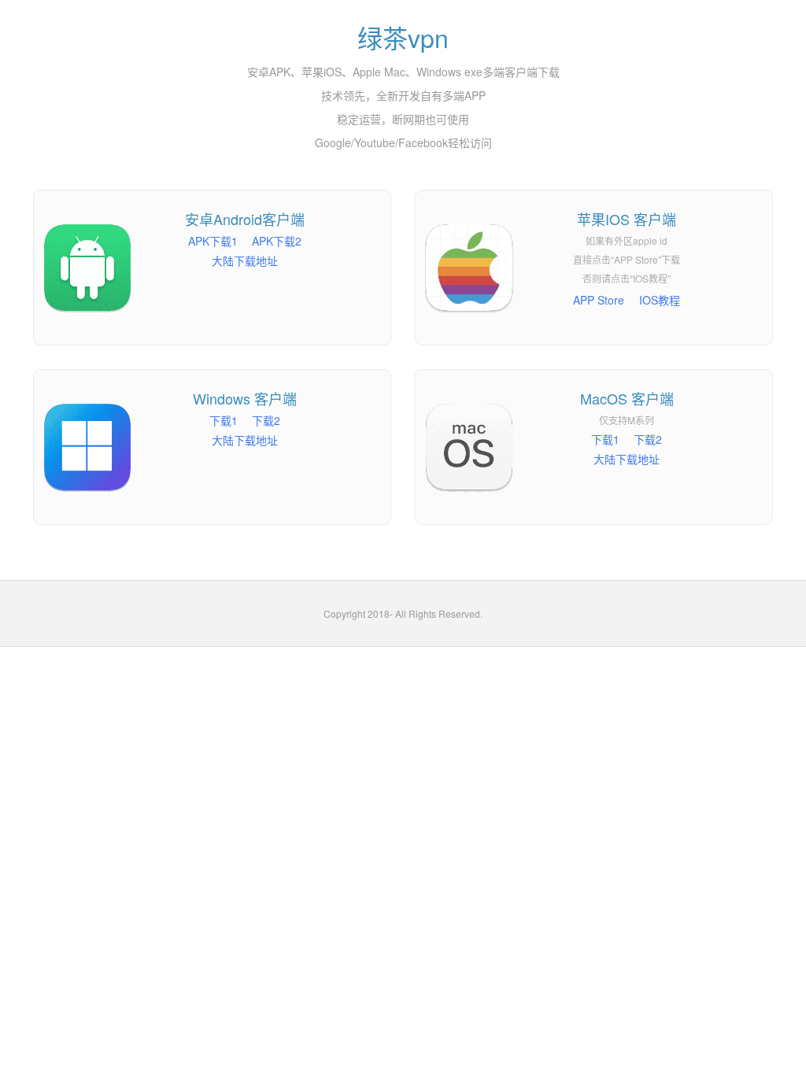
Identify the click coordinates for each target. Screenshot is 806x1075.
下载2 (266, 420)
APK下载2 (276, 241)
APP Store (598, 300)
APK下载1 (213, 241)
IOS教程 (659, 300)
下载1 (223, 420)
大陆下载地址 (245, 260)
